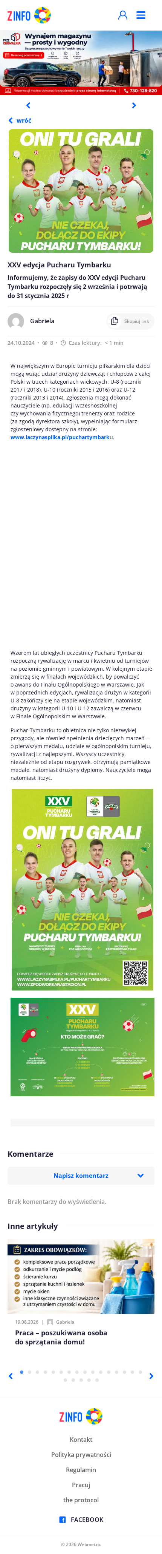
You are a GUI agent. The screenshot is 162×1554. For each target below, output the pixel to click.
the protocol (81, 1500)
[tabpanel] (81, 62)
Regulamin (81, 1470)
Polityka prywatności (81, 1455)
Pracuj (81, 1485)
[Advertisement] (81, 545)
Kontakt (81, 1439)
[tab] (21, 1372)
